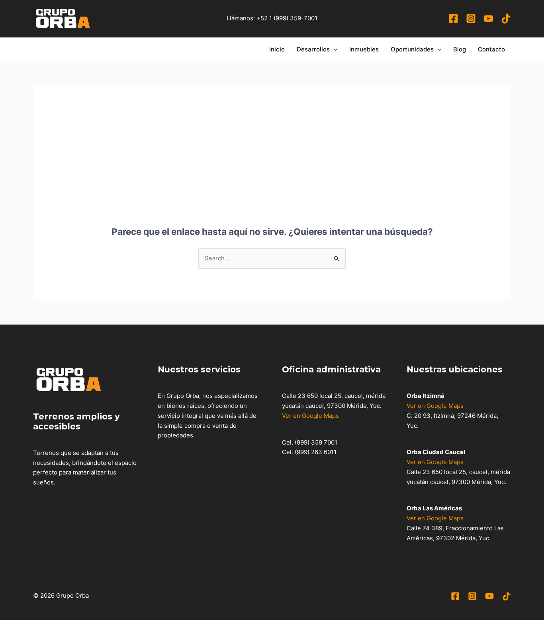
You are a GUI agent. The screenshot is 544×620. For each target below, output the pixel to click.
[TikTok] (506, 19)
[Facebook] (453, 19)
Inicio (277, 49)
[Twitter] (472, 596)
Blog (459, 49)
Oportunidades (412, 49)
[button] (333, 49)
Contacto (491, 49)
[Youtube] (488, 19)
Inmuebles (364, 49)
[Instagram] (471, 19)
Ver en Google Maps (310, 415)
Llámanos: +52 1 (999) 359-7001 (272, 18)
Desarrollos (313, 49)
